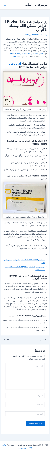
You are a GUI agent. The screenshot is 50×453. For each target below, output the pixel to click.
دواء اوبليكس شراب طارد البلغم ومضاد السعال (26, 53)
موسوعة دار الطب (36, 4)
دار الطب (15, 56)
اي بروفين (15, 63)
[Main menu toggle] (5, 4)
